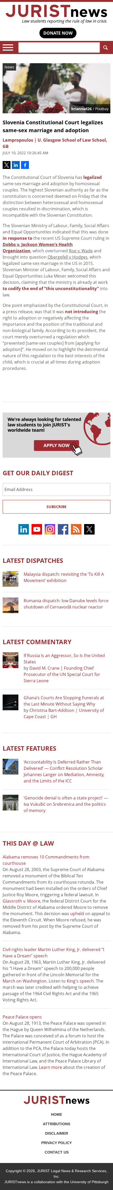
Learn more (50, 1067)
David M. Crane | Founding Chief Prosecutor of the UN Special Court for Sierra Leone (62, 674)
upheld (77, 913)
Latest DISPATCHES (33, 560)
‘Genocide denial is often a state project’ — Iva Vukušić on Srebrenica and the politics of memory (66, 804)
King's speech (80, 981)
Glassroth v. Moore (21, 901)
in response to (17, 238)
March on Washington (25, 981)
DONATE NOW (58, 33)
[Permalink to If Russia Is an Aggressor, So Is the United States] (10, 660)
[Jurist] (56, 14)
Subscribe (56, 506)
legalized (92, 177)
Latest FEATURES (29, 748)
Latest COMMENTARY (37, 641)
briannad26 (81, 108)
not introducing (81, 311)
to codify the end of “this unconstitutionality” (51, 288)
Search (105, 47)
